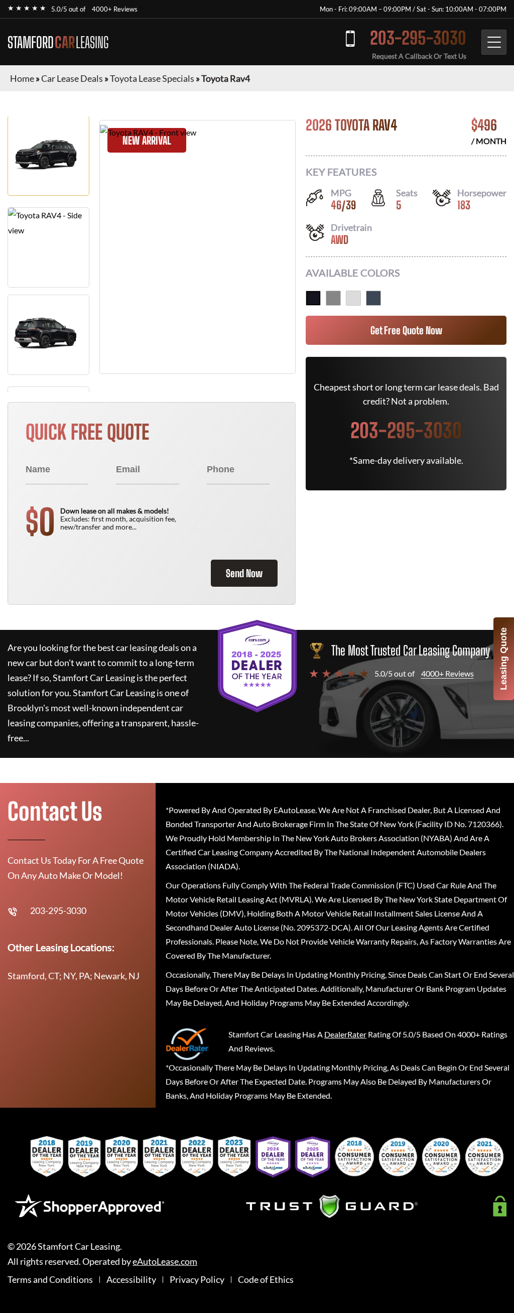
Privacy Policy (197, 1279)
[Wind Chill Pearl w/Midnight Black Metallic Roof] (353, 298)
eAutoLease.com (165, 1261)
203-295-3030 (418, 38)
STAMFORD (58, 42)
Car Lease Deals (72, 78)
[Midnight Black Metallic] (313, 298)
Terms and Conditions (50, 1279)
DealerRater (345, 1034)
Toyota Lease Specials (152, 78)
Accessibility (131, 1279)
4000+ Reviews (115, 9)
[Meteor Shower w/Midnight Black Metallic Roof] (333, 298)
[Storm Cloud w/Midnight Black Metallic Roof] (373, 298)
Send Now (244, 573)
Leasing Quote (503, 658)
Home (22, 78)
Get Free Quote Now (406, 330)
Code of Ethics (266, 1279)
